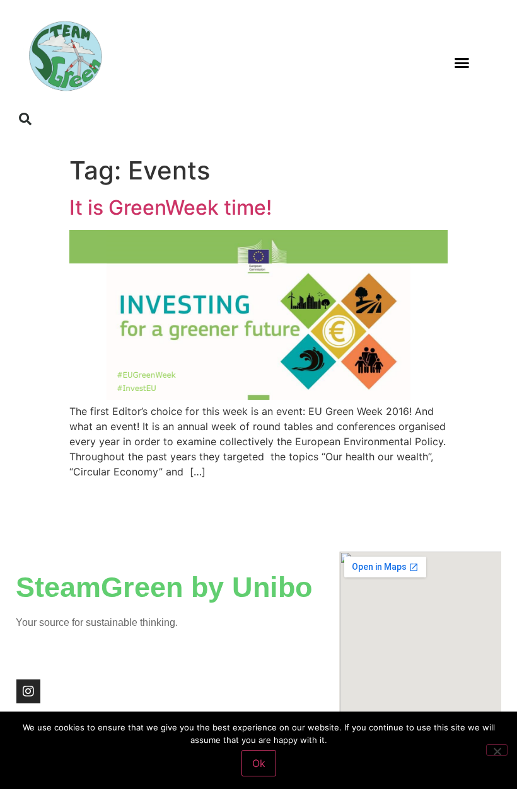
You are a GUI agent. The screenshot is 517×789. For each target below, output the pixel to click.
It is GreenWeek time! (170, 207)
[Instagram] (28, 691)
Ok (258, 763)
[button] (462, 63)
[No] (497, 750)
